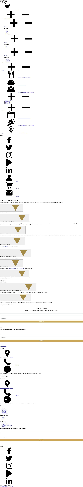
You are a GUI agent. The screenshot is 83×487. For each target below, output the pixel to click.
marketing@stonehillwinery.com (13, 268)
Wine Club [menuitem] (7, 59)
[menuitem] (17, 77)
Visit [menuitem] (2, 62)
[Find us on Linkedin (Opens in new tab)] (9, 173)
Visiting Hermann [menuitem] (4, 408)
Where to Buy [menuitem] (4, 411)
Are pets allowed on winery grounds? (5, 233)
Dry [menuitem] (6, 46)
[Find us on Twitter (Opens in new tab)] (9, 461)
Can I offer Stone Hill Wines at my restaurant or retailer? (8, 256)
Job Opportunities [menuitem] (4, 410)
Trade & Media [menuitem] (4, 409)
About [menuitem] (3, 99)
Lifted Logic (11, 486)
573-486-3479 (17, 395)
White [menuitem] (7, 31)
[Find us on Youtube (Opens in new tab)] (9, 165)
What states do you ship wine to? (5, 244)
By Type (5, 26)
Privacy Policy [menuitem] (4, 412)
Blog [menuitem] (2, 419)
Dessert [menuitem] (7, 33)
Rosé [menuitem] (6, 32)
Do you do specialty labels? (4, 266)
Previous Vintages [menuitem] (8, 34)
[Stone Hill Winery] (4, 2)
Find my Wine (16, 9)
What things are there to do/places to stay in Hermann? (8, 300)
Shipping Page (5, 246)
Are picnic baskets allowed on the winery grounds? (7, 221)
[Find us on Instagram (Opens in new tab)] (9, 158)
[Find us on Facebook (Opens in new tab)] (9, 143)
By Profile (5, 42)
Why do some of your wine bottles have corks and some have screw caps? (10, 290)
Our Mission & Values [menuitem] (5, 424)
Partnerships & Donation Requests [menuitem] (7, 425)
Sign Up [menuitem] (17, 196)
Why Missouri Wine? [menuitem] (5, 423)
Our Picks (5, 55)
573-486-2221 (21, 268)
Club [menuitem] (2, 133)
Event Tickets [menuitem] (8, 61)
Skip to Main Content (3, 0)
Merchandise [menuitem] (8, 60)
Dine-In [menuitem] (3, 417)
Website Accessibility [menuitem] (5, 413)
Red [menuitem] (6, 30)
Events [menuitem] (3, 110)
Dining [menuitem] (3, 70)
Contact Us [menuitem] (3, 426)
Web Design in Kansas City (4, 486)
